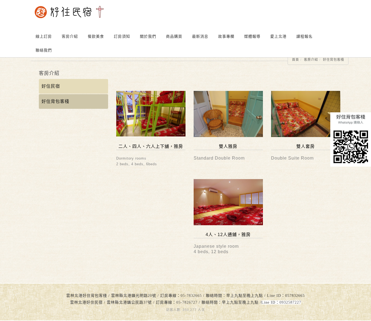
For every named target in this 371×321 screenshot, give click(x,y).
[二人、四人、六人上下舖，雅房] (151, 114)
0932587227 (290, 302)
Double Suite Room (292, 158)
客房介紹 (311, 60)
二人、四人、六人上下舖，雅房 (150, 146)
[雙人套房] (305, 114)
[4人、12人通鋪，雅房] (228, 202)
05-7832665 (191, 296)
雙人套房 (305, 146)
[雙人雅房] (228, 114)
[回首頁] (69, 12)
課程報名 (304, 36)
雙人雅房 (228, 146)
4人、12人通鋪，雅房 (228, 234)
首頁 (295, 60)
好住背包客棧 (333, 60)
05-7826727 (186, 302)
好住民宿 (51, 86)
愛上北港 (278, 36)
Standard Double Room (219, 158)
